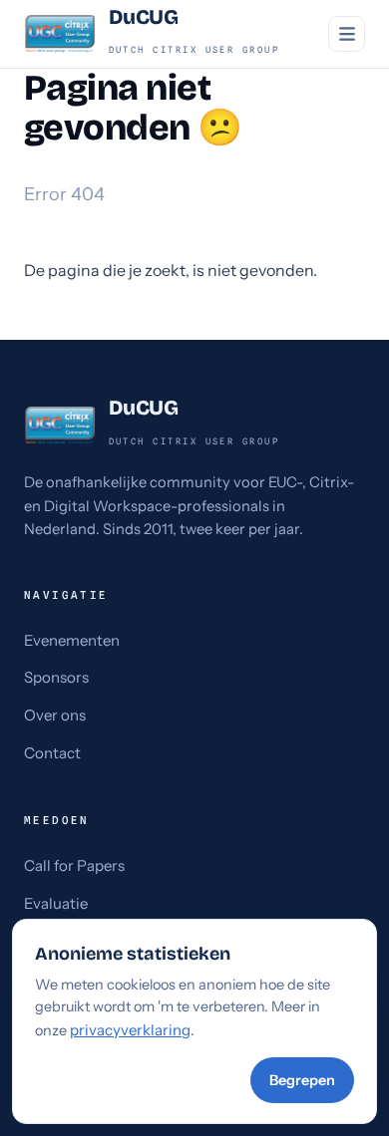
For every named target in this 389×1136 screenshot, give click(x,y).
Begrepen (302, 1080)
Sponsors (56, 677)
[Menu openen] (346, 34)
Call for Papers (74, 865)
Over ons (55, 715)
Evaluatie (56, 903)
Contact (52, 752)
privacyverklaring (130, 1029)
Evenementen (72, 640)
